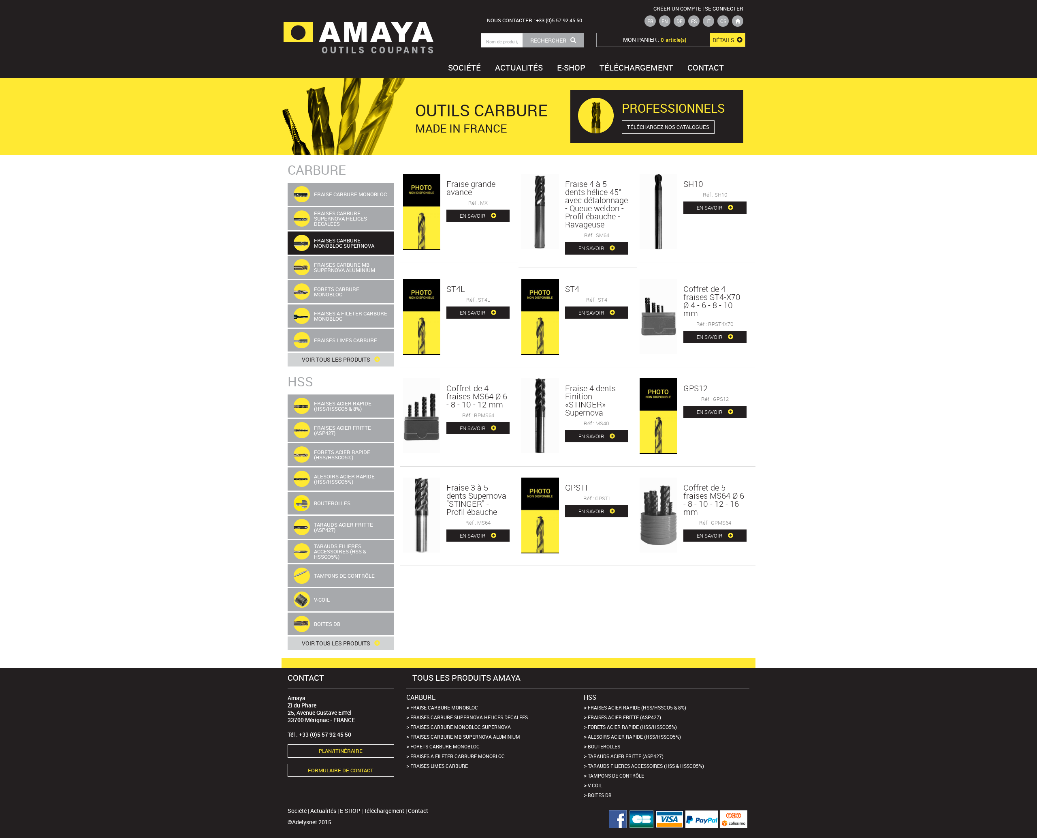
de (679, 21)
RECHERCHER (548, 40)
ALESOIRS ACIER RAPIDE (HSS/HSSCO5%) (634, 736)
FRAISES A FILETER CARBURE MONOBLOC (457, 756)
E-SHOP (571, 67)
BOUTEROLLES (604, 746)
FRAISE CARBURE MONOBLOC (444, 707)
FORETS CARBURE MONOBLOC (445, 746)
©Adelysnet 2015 (309, 822)
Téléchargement (636, 67)
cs (723, 21)
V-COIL (595, 785)
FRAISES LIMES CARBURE (439, 766)
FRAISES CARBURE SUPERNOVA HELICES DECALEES (469, 717)
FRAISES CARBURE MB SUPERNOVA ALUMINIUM (465, 736)
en (664, 21)
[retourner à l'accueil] (737, 21)
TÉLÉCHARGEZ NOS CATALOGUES (668, 127)
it (708, 21)
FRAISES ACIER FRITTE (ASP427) (624, 717)
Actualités (519, 67)
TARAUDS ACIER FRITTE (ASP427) (626, 756)
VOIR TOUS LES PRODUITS (336, 359)
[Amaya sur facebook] (615, 819)
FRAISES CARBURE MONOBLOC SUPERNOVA (460, 727)
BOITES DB (600, 795)
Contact (705, 67)
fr (650, 21)
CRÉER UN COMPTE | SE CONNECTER (698, 8)
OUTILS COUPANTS (379, 50)
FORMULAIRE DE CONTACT (340, 770)
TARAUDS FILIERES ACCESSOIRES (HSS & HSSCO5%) (646, 766)
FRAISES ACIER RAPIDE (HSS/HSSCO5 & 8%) (637, 707)
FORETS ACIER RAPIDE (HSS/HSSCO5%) (632, 727)
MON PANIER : (679, 40)
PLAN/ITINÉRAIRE (341, 750)
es (694, 21)
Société (464, 67)
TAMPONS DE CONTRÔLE (616, 775)
